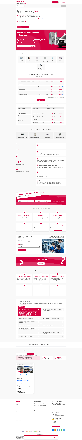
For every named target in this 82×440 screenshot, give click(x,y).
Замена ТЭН (21, 84)
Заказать (60, 81)
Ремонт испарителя (22, 89)
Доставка (17, 412)
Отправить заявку (31, 46)
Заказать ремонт (21, 249)
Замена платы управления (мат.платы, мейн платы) (26, 81)
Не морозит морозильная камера (36, 113)
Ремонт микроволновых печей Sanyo (40, 403)
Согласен (55, 437)
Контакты (17, 417)
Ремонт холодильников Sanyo (38, 410)
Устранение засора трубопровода (24, 86)
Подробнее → (60, 113)
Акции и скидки (18, 418)
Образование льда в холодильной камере (36, 120)
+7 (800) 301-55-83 (23, 304)
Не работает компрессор (36, 110)
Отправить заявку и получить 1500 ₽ (43, 201)
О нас (17, 414)
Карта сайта (18, 427)
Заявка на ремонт (18, 420)
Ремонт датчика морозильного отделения (25, 91)
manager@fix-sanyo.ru (55, 413)
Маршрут (20, 380)
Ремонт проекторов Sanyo (38, 407)
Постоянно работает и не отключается (36, 116)
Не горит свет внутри (36, 122)
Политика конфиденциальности (41, 434)
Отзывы (17, 408)
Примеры (17, 409)
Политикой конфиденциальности (34, 355)
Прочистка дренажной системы (23, 94)
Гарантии (17, 415)
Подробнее (24, 280)
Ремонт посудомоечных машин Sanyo (40, 405)
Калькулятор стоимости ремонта (21, 421)
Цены (17, 411)
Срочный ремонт (18, 406)
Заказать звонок (41, 263)
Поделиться (53, 430)
